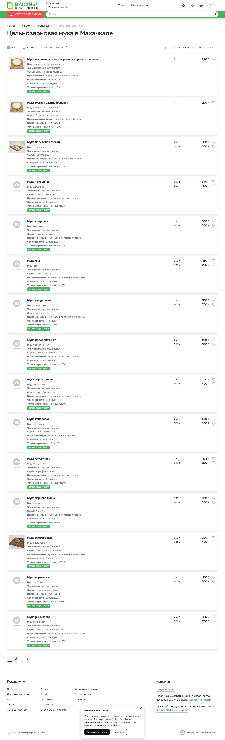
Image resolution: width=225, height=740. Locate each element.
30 (58, 7)
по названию (185, 47)
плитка (15, 47)
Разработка (192, 732)
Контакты (79, 699)
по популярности (206, 47)
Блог (10, 699)
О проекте (13, 689)
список (30, 47)
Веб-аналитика (208, 732)
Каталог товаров (28, 14)
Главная (11, 25)
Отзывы (11, 704)
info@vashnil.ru (165, 689)
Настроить (119, 732)
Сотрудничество (17, 709)
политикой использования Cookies (101, 719)
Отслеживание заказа (53, 709)
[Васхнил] (23, 5)
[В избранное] (213, 59)
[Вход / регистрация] (183, 5)
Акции (44, 689)
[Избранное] (192, 5)
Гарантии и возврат (85, 689)
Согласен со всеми (97, 732)
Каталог (26, 25)
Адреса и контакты (200, 699)
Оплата (45, 694)
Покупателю (139, 5)
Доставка (46, 699)
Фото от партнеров (18, 694)
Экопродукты (44, 25)
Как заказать (48, 704)
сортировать (170, 47)
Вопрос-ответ (82, 694)
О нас (122, 5)
